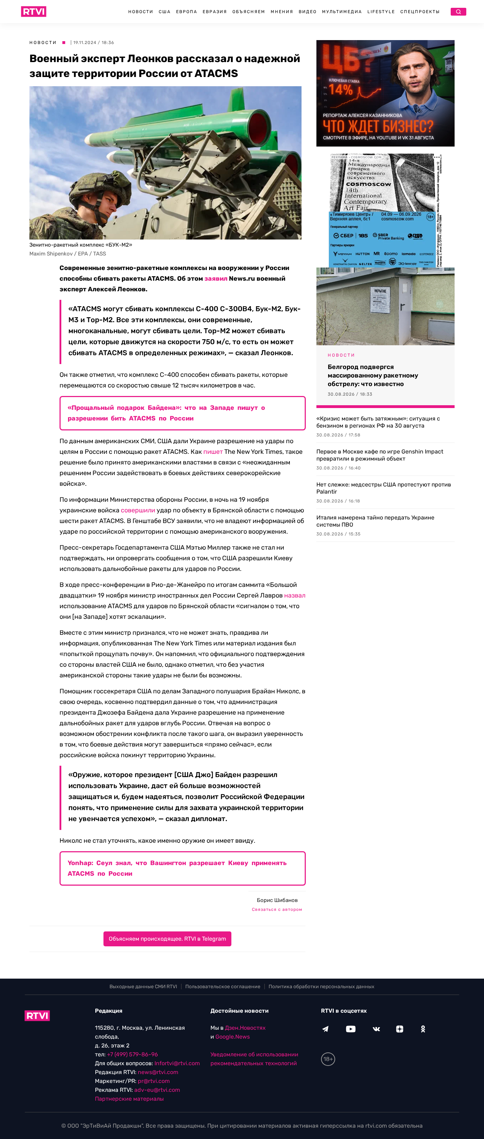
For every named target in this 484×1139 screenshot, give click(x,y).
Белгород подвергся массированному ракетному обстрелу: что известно (373, 375)
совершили (138, 510)
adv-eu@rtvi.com (157, 1089)
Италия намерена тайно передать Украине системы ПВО (375, 521)
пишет (213, 452)
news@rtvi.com (158, 1072)
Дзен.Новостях (245, 1027)
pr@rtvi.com (154, 1081)
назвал (294, 595)
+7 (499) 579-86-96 (132, 1054)
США (165, 11)
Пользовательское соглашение (222, 987)
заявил (215, 278)
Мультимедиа (342, 11)
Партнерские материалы (129, 1098)
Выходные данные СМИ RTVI (143, 987)
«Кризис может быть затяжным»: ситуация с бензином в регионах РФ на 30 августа (378, 422)
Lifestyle (381, 11)
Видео (308, 11)
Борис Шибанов (277, 900)
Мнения (282, 11)
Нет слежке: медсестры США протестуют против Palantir (383, 488)
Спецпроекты (420, 11)
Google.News (232, 1036)
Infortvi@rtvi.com (177, 1063)
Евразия (215, 11)
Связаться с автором (277, 909)
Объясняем (248, 11)
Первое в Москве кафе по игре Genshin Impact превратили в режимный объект (379, 455)
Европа (186, 11)
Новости (140, 11)
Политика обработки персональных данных (322, 987)
